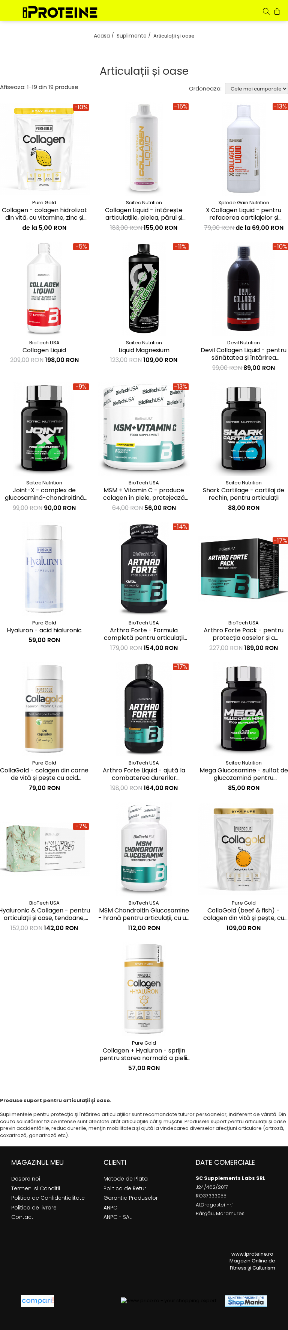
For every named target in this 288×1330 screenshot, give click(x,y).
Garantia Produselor (131, 1198)
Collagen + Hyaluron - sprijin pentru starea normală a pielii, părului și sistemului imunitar (143, 1055)
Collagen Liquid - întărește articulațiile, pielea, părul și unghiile (144, 214)
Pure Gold (44, 202)
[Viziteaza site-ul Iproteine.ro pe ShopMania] (246, 1301)
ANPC (110, 1207)
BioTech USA (44, 342)
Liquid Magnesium (144, 350)
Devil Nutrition (243, 342)
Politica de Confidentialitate (48, 1198)
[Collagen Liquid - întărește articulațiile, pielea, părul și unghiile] (144, 149)
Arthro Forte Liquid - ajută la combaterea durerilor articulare (144, 775)
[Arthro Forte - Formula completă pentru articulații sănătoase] (144, 569)
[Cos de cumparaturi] (277, 11)
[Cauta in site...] (266, 11)
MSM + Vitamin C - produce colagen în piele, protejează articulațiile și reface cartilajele (144, 494)
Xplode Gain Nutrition (243, 202)
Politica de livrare (34, 1207)
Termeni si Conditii (35, 1188)
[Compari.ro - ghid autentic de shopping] (87, 1301)
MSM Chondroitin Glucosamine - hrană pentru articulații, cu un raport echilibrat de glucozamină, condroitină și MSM (144, 915)
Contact (22, 1217)
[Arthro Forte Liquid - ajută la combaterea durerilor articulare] (144, 709)
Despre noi (25, 1178)
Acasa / (105, 35)
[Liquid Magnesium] (144, 289)
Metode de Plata (126, 1178)
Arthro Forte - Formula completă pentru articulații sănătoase (144, 634)
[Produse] (14, 9)
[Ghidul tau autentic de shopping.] (37, 1301)
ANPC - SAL (118, 1217)
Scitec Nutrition (144, 202)
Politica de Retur (125, 1188)
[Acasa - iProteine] (60, 12)
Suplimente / (134, 35)
